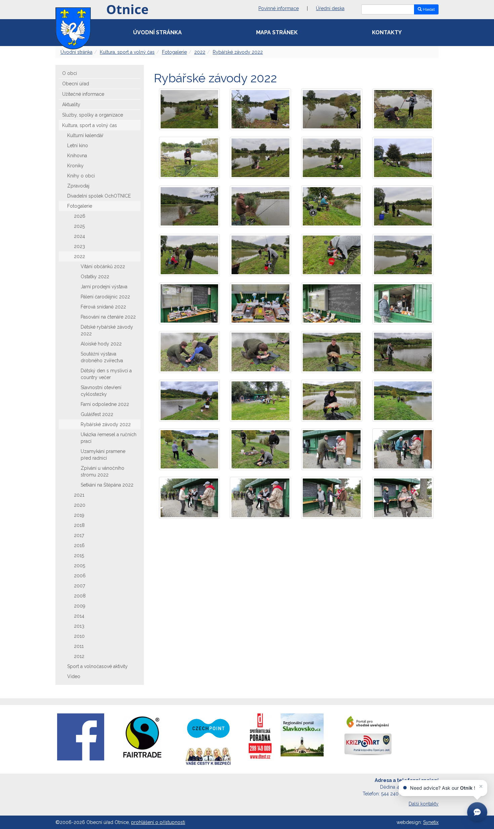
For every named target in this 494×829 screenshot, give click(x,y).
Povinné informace (278, 8)
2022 (199, 52)
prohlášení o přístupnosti (158, 822)
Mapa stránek (277, 32)
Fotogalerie (174, 52)
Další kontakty (424, 803)
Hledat (428, 9)
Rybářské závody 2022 (238, 52)
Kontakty (387, 32)
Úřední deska (330, 8)
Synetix (431, 822)
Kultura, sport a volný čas (127, 52)
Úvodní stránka (157, 32)
